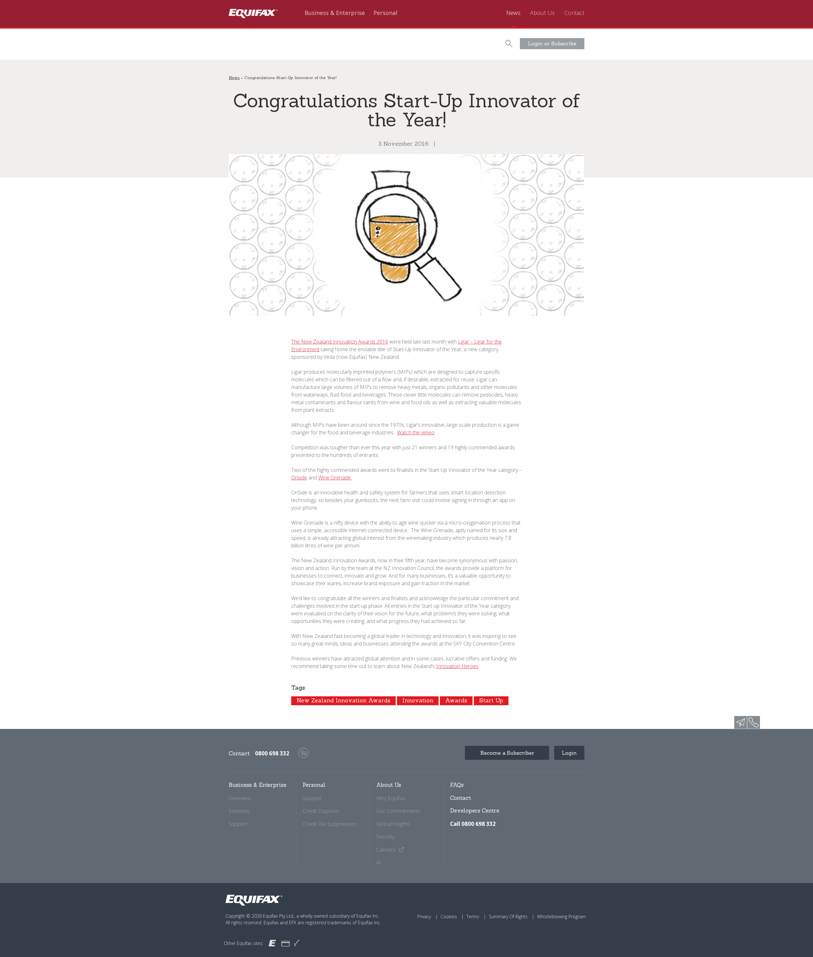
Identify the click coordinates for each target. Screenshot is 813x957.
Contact (574, 13)
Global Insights (393, 823)
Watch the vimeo (415, 432)
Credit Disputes (321, 810)
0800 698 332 (272, 753)
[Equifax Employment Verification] (296, 943)
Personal (385, 13)
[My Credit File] (285, 943)
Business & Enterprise (335, 13)
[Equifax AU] (272, 943)
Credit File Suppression (330, 823)
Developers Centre (474, 810)
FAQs (457, 784)
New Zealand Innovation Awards (343, 700)
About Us (542, 13)
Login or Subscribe (552, 43)
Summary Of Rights (508, 917)
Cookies (448, 917)
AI (378, 862)
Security (385, 836)
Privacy (424, 917)
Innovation (417, 700)
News (513, 13)
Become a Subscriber (507, 753)
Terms (473, 917)
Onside (299, 477)
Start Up (491, 700)
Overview (240, 798)
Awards (456, 700)
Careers (386, 849)
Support (238, 823)
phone (753, 722)
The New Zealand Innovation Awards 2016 (339, 341)
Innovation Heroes (457, 666)
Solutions (239, 810)
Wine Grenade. (335, 477)
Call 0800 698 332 (473, 823)
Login (569, 753)
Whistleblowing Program (561, 917)
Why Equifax (390, 798)
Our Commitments (398, 810)
